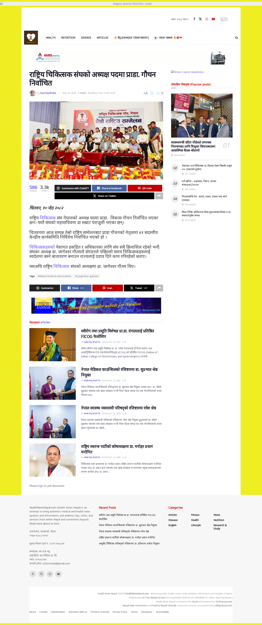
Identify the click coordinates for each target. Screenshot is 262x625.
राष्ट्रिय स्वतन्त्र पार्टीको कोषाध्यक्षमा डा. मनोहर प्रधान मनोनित (127, 537)
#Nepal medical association (54, 276)
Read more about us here (44, 523)
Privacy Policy (120, 611)
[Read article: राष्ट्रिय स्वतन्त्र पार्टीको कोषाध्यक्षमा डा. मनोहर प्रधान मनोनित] (52, 460)
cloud (195, 601)
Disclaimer (146, 611)
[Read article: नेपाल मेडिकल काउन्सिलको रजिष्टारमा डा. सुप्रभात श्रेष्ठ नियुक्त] (52, 383)
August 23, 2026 (112, 342)
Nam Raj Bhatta (48, 92)
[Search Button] (236, 38)
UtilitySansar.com (223, 605)
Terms (134, 611)
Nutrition (68, 37)
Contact (43, 611)
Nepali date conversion (135, 605)
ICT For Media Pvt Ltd (153, 597)
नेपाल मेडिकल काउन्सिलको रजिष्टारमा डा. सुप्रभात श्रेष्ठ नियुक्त (128, 525)
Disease (86, 37)
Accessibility (162, 611)
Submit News (58, 611)
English (172, 525)
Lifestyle (196, 525)
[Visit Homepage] (31, 38)
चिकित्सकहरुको (42, 247)
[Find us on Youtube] (213, 19)
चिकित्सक (48, 218)
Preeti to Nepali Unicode (163, 605)
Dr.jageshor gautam (87, 276)
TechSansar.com (223, 601)
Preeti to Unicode (100, 611)
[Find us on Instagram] (207, 19)
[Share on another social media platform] (159, 195)
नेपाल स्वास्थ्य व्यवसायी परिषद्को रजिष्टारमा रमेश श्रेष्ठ (118, 407)
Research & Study (220, 526)
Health (50, 37)
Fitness (195, 514)
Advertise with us (78, 611)
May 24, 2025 (69, 92)
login (40, 485)
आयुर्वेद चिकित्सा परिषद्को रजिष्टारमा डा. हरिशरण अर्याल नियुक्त (129, 543)
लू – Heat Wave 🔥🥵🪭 (168, 37)
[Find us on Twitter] (200, 19)
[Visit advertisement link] (96, 306)
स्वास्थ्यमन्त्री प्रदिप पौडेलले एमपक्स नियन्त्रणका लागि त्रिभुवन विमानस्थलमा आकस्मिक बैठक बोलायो (193, 146)
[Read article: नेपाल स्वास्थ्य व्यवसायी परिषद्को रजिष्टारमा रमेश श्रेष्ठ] (52, 421)
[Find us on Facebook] (194, 19)
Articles (102, 37)
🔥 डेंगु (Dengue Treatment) (131, 37)
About (32, 611)
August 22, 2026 (112, 380)
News (83, 92)
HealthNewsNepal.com (42, 507)
